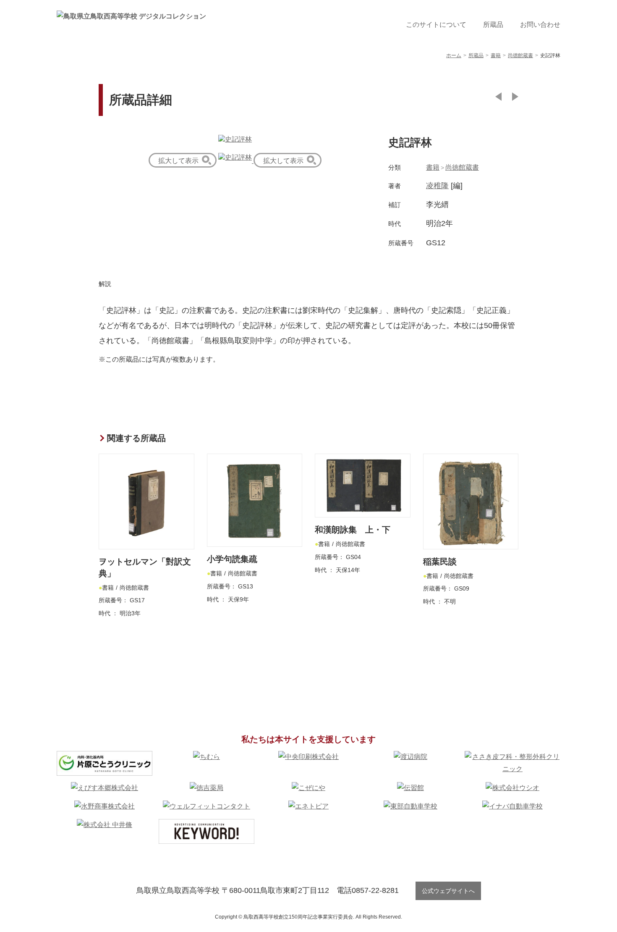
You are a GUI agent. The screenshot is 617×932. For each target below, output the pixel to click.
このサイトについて (436, 24)
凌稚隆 (437, 185)
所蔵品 (493, 24)
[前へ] (498, 96)
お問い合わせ (540, 24)
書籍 (432, 167)
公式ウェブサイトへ (448, 890)
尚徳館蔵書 (462, 167)
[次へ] (515, 96)
